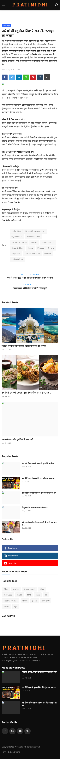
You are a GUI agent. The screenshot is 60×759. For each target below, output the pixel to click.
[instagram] (12, 731)
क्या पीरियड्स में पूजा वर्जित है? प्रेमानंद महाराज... (38, 478)
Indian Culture (17, 259)
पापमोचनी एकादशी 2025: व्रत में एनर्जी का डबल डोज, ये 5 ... (27, 392)
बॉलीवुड (24, 601)
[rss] (27, 731)
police (34, 601)
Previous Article (31, 274)
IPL (46, 595)
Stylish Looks (16, 236)
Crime (5, 589)
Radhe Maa (16, 231)
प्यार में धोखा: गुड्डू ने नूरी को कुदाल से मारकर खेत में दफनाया (30, 277)
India (38, 595)
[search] (56, 5)
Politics (6, 606)
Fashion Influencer (32, 253)
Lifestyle (47, 253)
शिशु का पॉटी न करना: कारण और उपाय (35, 507)
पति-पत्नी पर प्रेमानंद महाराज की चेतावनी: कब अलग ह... (39, 523)
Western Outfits (33, 236)
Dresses (40, 248)
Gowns (51, 248)
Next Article (28, 284)
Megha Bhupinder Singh (35, 231)
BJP (15, 606)
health (19, 595)
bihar (42, 589)
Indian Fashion (48, 242)
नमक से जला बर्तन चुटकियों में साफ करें (17, 439)
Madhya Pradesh (10, 601)
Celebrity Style (17, 248)
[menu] (3, 5)
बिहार (29, 595)
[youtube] (20, 731)
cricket (16, 589)
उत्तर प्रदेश (45, 601)
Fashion (34, 242)
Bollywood (15, 253)
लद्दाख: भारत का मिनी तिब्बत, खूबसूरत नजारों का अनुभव (24, 345)
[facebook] (5, 731)
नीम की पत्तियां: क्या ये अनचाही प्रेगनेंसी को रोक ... (39, 463)
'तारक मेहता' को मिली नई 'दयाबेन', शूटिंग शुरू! (30, 288)
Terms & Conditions (11, 752)
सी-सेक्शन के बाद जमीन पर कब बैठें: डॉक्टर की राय (39, 493)
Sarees (30, 248)
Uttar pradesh (29, 589)
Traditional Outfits (19, 242)
